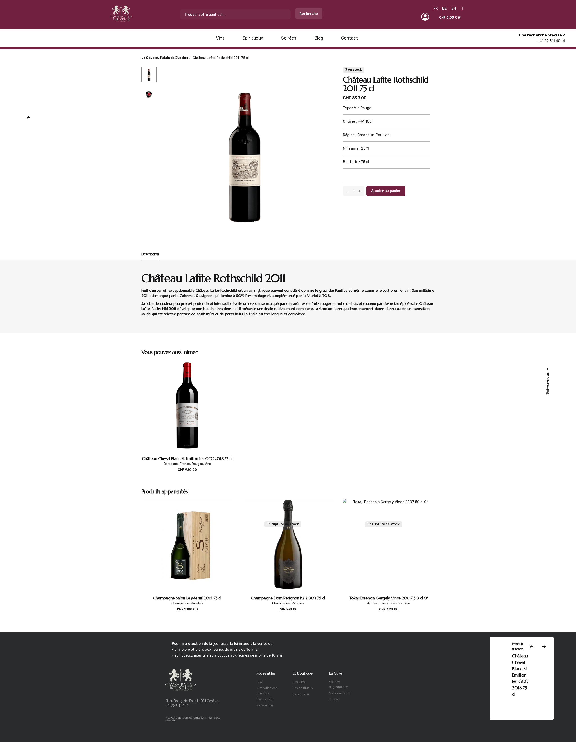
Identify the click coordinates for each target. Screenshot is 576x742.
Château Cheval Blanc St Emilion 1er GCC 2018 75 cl (187, 458)
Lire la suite (288, 614)
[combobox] (235, 14)
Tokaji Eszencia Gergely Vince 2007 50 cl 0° (388, 598)
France (185, 464)
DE (444, 8)
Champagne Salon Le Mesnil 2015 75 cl (187, 598)
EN (453, 8)
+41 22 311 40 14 (551, 41)
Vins (208, 464)
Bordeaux (487, 715)
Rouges (197, 464)
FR (435, 8)
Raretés (197, 603)
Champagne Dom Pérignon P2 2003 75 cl (288, 598)
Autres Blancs (378, 603)
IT (462, 8)
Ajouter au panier (187, 474)
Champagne (180, 603)
